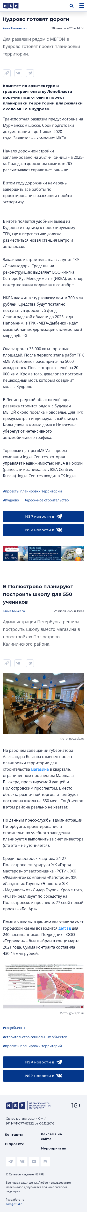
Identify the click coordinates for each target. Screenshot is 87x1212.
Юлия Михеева (14, 611)
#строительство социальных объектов (35, 1037)
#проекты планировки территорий (32, 491)
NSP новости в (39, 516)
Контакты (14, 1134)
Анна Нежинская (15, 28)
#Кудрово (11, 500)
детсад (64, 928)
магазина (40, 769)
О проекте (14, 1144)
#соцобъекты (14, 1027)
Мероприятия (53, 1148)
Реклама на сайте (51, 1136)
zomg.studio (14, 1204)
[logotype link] (15, 5)
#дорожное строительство (47, 500)
